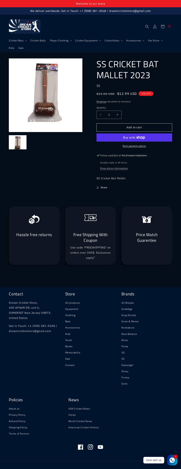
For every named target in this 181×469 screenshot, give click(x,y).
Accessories (72, 327)
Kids (68, 334)
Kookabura (127, 327)
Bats (68, 321)
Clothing (70, 315)
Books (69, 346)
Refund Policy (17, 421)
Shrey (124, 371)
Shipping (101, 101)
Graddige (126, 309)
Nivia (124, 340)
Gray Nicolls (128, 315)
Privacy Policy (17, 414)
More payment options (134, 146)
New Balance (129, 334)
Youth (68, 340)
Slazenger (127, 365)
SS (122, 358)
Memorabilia (72, 352)
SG (123, 352)
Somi (124, 383)
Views (72, 414)
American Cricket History (83, 427)
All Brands (127, 302)
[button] (17, 40)
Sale (67, 358)
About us (14, 408)
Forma (125, 377)
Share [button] (104, 187)
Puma (124, 346)
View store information (114, 168)
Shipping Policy (18, 427)
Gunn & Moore (130, 321)
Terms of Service (19, 433)
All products (72, 302)
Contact (70, 365)
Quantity (101, 107)
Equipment (71, 309)
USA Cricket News (79, 408)
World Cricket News (80, 421)
